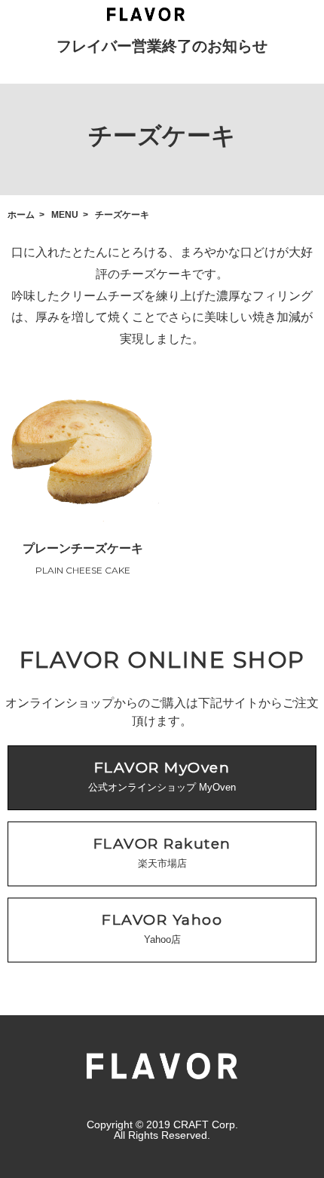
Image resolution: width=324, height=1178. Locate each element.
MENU (64, 215)
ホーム (21, 215)
